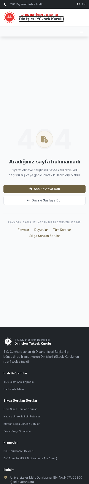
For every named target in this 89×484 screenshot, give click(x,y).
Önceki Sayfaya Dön (47, 200)
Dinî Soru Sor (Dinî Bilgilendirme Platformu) (30, 458)
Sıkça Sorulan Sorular (44, 236)
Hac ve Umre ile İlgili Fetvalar (21, 416)
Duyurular (41, 230)
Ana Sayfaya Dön (47, 189)
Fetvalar (23, 230)
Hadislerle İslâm (13, 389)
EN (84, 4)
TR (78, 4)
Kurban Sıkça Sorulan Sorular (21, 423)
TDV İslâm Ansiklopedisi (18, 381)
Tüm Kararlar (62, 230)
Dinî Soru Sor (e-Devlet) (18, 451)
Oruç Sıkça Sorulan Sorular (20, 409)
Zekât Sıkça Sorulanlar (17, 431)
